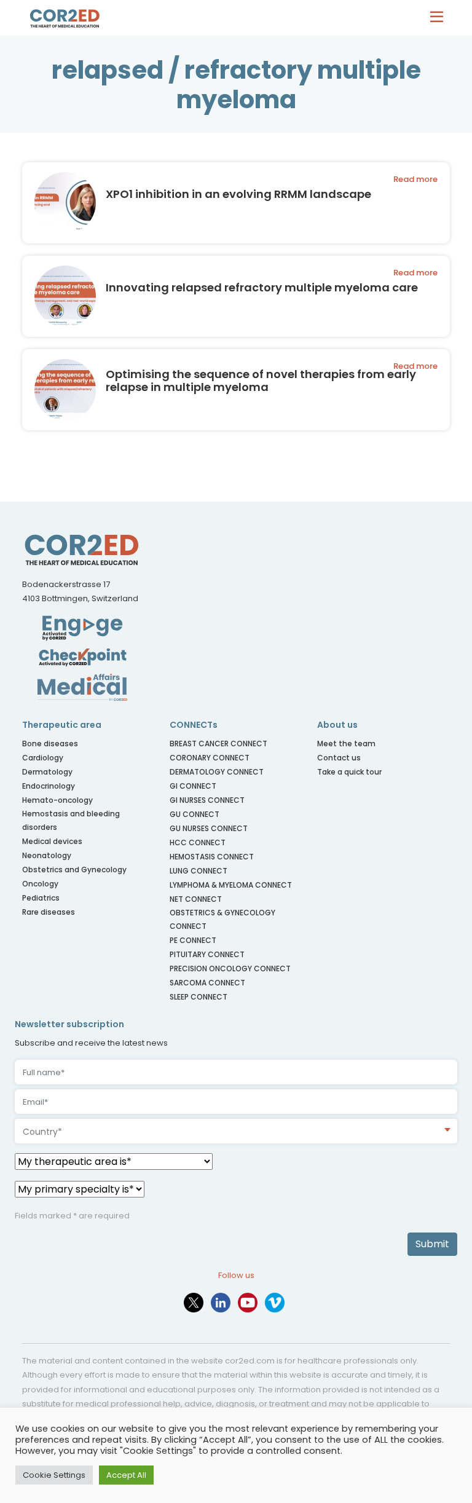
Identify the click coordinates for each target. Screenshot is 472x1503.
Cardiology (42, 757)
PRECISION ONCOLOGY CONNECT (230, 968)
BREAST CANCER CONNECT (218, 743)
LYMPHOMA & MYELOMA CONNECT (231, 885)
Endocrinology (48, 786)
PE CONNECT (193, 940)
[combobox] (236, 1131)
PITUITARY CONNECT (207, 954)
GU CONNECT (194, 814)
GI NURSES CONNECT (207, 800)
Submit (432, 1244)
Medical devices (52, 841)
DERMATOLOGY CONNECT (217, 772)
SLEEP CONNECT (198, 997)
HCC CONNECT (198, 842)
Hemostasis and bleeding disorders (71, 820)
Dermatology (47, 772)
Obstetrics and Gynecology (74, 869)
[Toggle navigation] (440, 18)
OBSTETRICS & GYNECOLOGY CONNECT (222, 919)
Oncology (40, 883)
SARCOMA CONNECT (207, 982)
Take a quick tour (349, 772)
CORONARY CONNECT (210, 757)
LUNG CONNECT (198, 871)
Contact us (339, 757)
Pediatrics (41, 898)
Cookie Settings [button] (54, 1475)
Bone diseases (50, 743)
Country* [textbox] (42, 1132)
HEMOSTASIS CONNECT (212, 856)
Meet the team (346, 743)
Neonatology (46, 855)
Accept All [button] (126, 1475)
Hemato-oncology (57, 800)
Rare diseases (48, 912)
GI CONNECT (193, 786)
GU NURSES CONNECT (209, 828)
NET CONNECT (196, 899)
